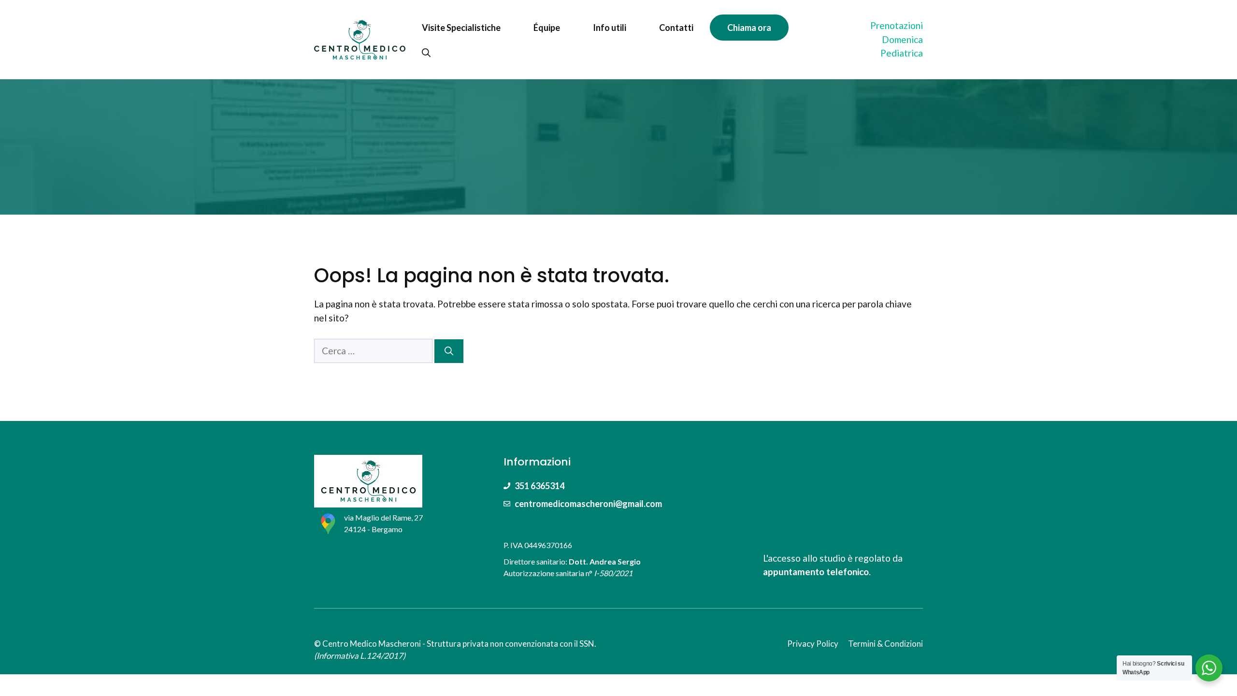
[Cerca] (448, 351)
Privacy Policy (812, 643)
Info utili (609, 27)
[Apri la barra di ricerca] (426, 53)
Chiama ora (749, 27)
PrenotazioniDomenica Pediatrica (896, 39)
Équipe (546, 27)
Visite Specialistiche (461, 27)
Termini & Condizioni (885, 643)
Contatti (676, 27)
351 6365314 (539, 485)
